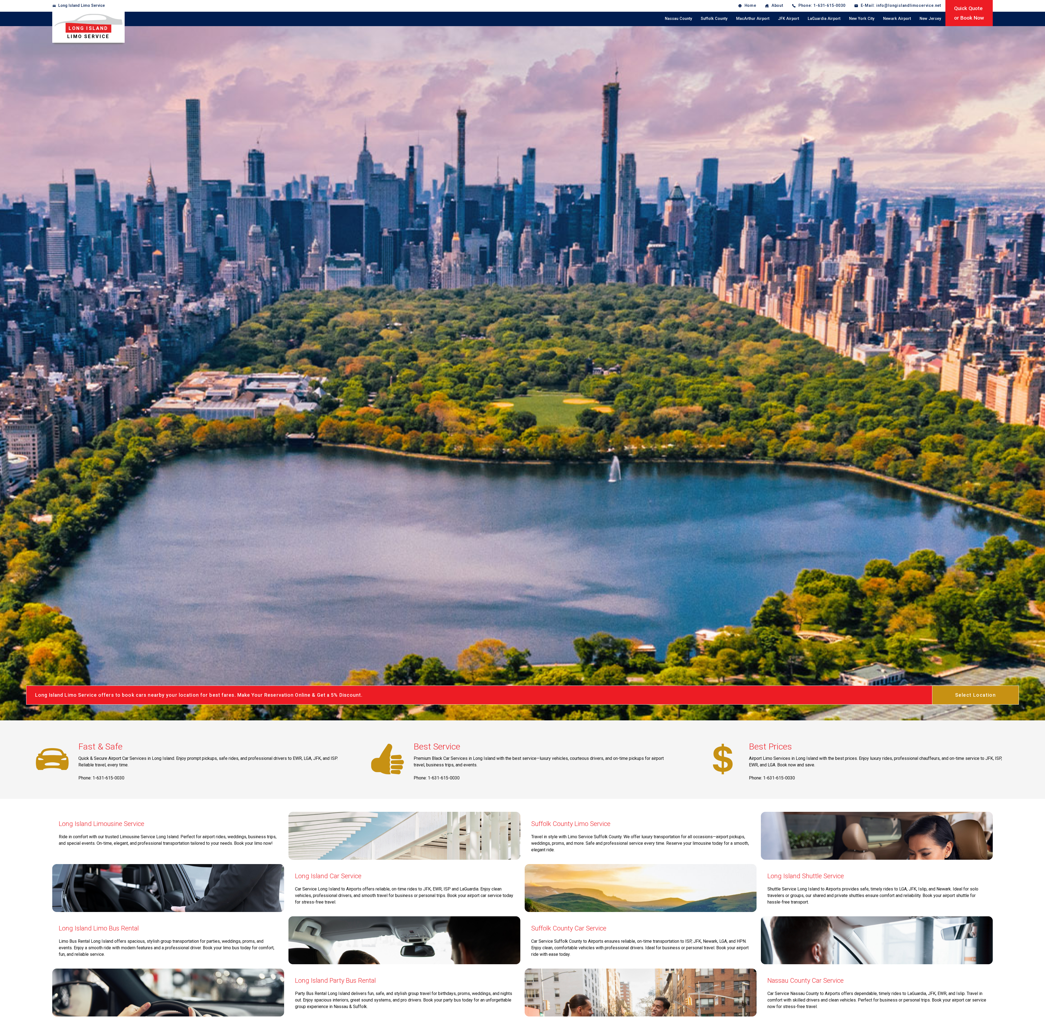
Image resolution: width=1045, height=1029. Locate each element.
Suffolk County (714, 18)
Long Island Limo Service (81, 5)
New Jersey (930, 18)
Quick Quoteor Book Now (969, 13)
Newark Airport (897, 18)
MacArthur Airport (752, 18)
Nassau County (678, 18)
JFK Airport (788, 18)
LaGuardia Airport (824, 18)
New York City (861, 18)
